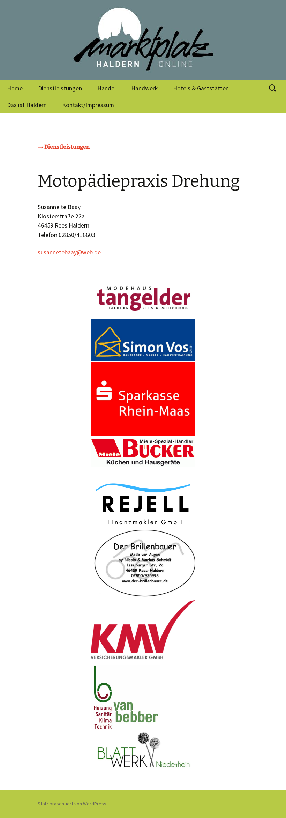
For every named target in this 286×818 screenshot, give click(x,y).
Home (15, 88)
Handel (106, 88)
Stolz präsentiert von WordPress (72, 804)
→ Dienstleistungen (64, 146)
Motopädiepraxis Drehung (139, 181)
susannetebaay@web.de (69, 252)
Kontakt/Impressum (88, 105)
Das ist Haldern (27, 105)
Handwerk (144, 88)
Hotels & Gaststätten (201, 88)
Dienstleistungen (60, 88)
